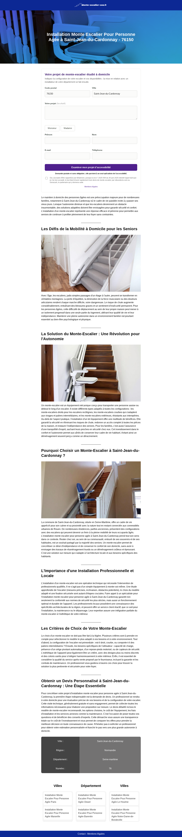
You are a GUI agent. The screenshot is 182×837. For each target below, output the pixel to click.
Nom (94, 135)
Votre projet (55, 103)
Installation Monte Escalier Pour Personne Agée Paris (57, 798)
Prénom (48, 135)
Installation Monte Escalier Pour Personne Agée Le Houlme (123, 798)
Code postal (51, 88)
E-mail (48, 150)
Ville (94, 88)
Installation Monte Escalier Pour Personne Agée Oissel (90, 798)
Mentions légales (91, 187)
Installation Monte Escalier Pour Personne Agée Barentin (90, 813)
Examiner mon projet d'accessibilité (91, 167)
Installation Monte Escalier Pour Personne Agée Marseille (57, 813)
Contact (81, 834)
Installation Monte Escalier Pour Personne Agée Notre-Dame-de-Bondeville (123, 814)
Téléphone (97, 150)
